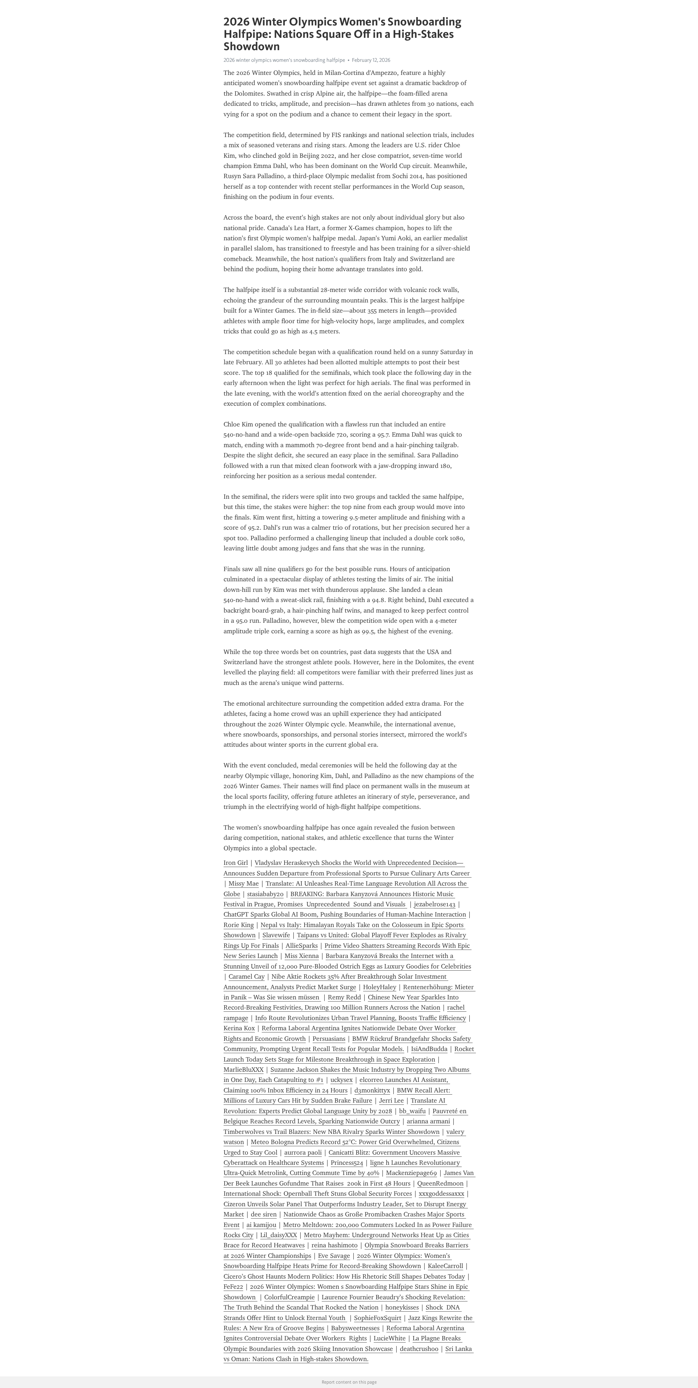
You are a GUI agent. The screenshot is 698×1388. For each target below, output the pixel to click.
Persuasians (329, 1039)
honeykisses (402, 1307)
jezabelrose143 (435, 904)
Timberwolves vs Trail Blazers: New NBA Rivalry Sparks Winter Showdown (332, 1132)
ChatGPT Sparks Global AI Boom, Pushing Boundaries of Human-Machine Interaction (345, 914)
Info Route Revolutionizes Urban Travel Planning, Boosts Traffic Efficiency (360, 1018)
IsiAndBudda (429, 1049)
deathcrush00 (419, 1349)
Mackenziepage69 (411, 1173)
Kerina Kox (239, 1028)
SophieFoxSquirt (377, 1318)
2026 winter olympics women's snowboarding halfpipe (284, 60)
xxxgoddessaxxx (441, 1194)
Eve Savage (334, 1256)
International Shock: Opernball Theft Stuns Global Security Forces (318, 1194)
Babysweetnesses (355, 1328)
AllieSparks (302, 946)
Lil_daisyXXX (278, 1235)
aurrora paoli (303, 1152)
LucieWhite (390, 1338)
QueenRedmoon (440, 1183)
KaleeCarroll (445, 1266)
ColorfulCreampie (289, 1297)
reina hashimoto (335, 1245)
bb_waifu (412, 1111)
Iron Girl (236, 863)
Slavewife (276, 935)
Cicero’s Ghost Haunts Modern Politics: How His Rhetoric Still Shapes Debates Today (344, 1276)
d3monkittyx (372, 1090)
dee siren (264, 1214)
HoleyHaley (379, 987)
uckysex (341, 1080)
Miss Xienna (302, 956)
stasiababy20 (265, 894)
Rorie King (239, 925)
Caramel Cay (247, 976)
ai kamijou (261, 1225)
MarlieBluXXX (244, 1070)
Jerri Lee (391, 1100)
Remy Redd (344, 997)
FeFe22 (233, 1287)
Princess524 (347, 1163)
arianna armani (428, 1121)
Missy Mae (244, 883)
